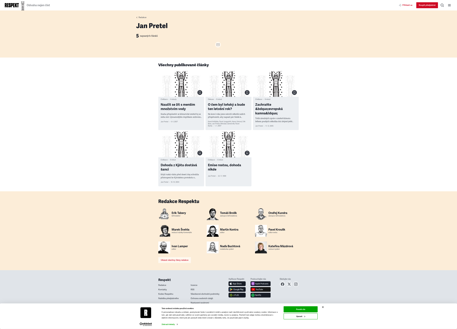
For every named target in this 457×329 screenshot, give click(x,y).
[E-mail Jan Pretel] (218, 47)
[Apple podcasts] (261, 283)
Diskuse (211, 99)
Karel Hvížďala (213, 122)
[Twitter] (289, 286)
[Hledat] (442, 5)
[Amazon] (237, 295)
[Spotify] (261, 295)
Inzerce (194, 285)
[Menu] (449, 5)
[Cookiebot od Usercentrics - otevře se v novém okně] (145, 324)
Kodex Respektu (165, 294)
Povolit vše (300, 309)
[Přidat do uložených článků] (199, 92)
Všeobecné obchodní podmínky (205, 294)
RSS (192, 289)
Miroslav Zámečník (227, 124)
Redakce (142, 17)
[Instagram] (296, 286)
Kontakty (162, 289)
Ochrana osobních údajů (202, 298)
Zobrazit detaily (168, 324)
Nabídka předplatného (168, 298)
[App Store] (237, 283)
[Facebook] (282, 286)
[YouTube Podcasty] (261, 289)
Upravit (299, 316)
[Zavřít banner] (323, 307)
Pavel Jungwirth (225, 122)
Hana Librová (237, 122)
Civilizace (164, 99)
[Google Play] (237, 289)
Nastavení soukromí (200, 303)
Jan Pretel (164, 122)
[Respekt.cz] (12, 5)
